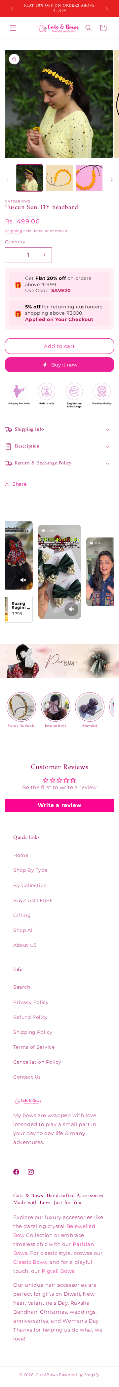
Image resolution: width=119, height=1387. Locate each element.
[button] (13, 28)
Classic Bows (30, 1262)
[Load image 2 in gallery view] (59, 178)
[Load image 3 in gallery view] (89, 178)
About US (25, 945)
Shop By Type (30, 870)
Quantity (15, 241)
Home (20, 855)
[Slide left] (7, 179)
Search (21, 987)
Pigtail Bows (58, 1271)
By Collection (30, 885)
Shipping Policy (33, 1032)
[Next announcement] (106, 8)
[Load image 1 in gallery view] (29, 178)
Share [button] (20, 484)
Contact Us (27, 1077)
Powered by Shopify (79, 1374)
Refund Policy (30, 1017)
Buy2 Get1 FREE (33, 900)
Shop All (23, 930)
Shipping (13, 231)
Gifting (22, 915)
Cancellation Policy (37, 1062)
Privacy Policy (31, 1002)
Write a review (59, 805)
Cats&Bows (47, 1374)
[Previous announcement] (12, 8)
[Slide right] (111, 179)
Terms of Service (34, 1047)
